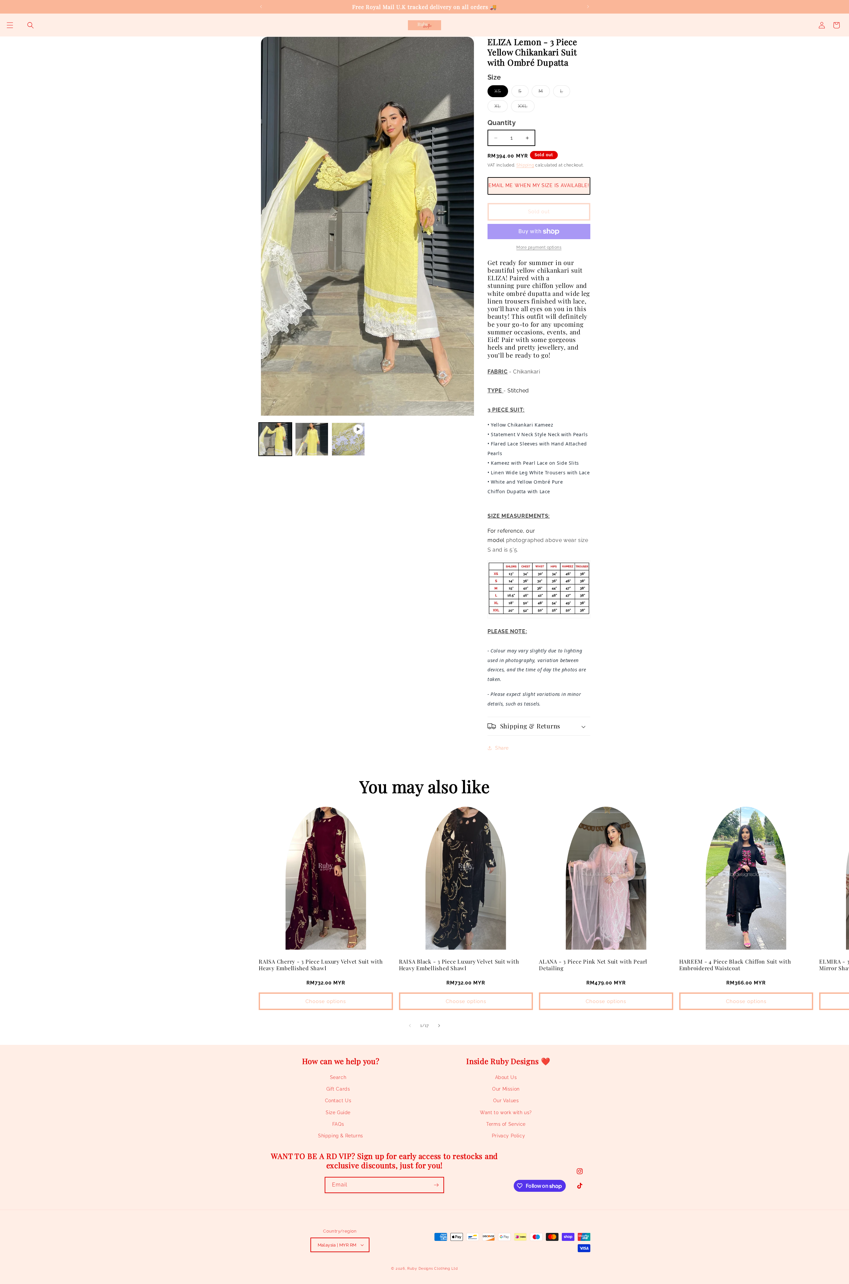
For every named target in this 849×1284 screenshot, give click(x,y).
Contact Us (338, 1100)
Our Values (506, 1100)
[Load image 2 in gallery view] (311, 439)
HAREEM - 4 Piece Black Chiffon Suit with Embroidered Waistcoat (735, 964)
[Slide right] (439, 1025)
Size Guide (338, 1112)
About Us (506, 1077)
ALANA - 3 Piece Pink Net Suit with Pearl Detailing (593, 964)
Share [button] (502, 748)
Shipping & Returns (340, 1135)
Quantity (502, 123)
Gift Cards (338, 1089)
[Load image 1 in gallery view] (275, 439)
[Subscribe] (436, 1185)
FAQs (338, 1124)
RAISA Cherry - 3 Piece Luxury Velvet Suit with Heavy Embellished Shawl (321, 964)
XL (501, 107)
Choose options (325, 1001)
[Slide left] (410, 1025)
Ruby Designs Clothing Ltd (432, 1268)
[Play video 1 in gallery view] (348, 439)
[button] (10, 25)
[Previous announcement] (261, 6)
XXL (526, 107)
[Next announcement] (588, 6)
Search (338, 1077)
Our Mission (506, 1089)
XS (501, 92)
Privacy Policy (508, 1135)
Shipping (525, 165)
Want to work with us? (506, 1112)
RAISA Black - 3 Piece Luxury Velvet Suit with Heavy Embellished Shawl (459, 964)
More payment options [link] (538, 247)
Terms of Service (506, 1124)
